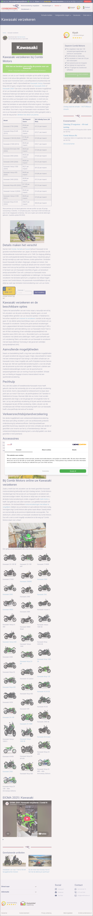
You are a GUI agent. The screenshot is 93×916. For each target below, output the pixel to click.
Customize (45, 471)
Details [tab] (74, 450)
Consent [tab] (18, 450)
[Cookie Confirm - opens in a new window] (79, 444)
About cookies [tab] (46, 450)
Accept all (73, 471)
